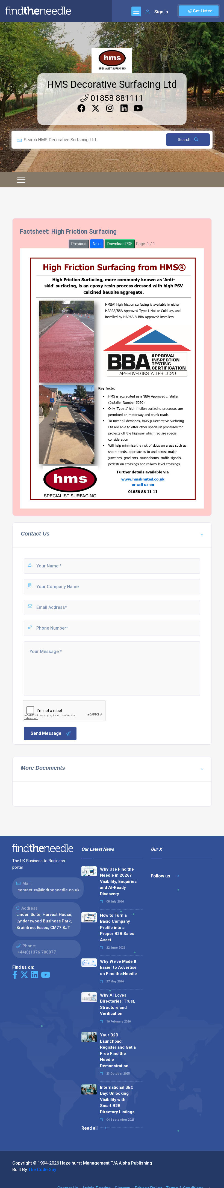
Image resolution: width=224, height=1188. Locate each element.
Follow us (161, 876)
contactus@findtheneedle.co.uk (48, 890)
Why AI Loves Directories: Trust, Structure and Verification (117, 1004)
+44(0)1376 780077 (36, 952)
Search (184, 139)
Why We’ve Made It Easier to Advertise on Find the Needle (118, 967)
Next (97, 244)
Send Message (46, 733)
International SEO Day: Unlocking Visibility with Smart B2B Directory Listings (117, 1099)
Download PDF (119, 244)
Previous (78, 244)
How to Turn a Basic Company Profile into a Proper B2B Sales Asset (117, 927)
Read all (90, 1128)
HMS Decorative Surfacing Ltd (112, 84)
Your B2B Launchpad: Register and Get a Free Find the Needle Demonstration (118, 1050)
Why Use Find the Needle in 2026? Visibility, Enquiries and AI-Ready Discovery (118, 881)
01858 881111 (116, 98)
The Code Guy (42, 1169)
